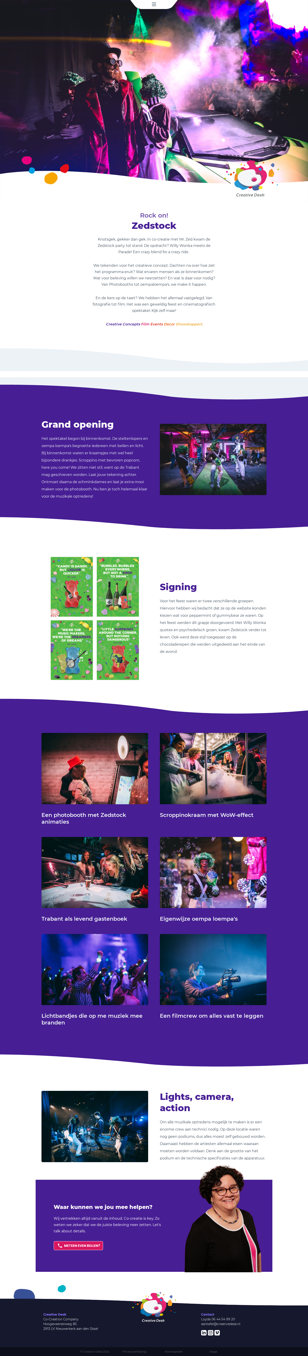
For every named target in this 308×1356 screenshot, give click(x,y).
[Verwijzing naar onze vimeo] (217, 1332)
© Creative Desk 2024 (94, 1351)
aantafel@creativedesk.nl (220, 1324)
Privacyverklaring (134, 1351)
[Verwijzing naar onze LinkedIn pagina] (204, 1332)
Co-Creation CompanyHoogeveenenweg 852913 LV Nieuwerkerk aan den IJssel (70, 1324)
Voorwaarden (174, 1351)
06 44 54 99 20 (223, 1319)
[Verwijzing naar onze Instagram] (210, 1332)
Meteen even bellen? (82, 1245)
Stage (213, 1351)
